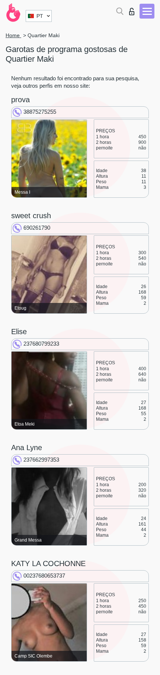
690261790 (36, 228)
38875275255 (39, 112)
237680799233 (41, 343)
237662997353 (41, 459)
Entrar (133, 9)
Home (13, 35)
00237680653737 (44, 575)
